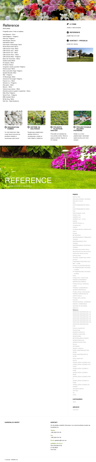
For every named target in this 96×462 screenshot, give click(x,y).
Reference (75, 32)
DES (74, 203)
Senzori (75, 344)
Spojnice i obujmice (78, 348)
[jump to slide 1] (45, 15)
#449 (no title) (76, 197)
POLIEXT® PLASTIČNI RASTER (57, 129)
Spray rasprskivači (78, 358)
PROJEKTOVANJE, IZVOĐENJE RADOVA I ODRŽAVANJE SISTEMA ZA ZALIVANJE (82, 304)
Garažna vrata (76, 215)
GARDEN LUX (77, 217)
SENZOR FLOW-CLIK (79, 332)
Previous (71, 55)
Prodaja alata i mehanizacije (80, 278)
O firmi (73, 24)
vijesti (74, 402)
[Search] (89, 4)
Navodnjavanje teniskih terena (81, 249)
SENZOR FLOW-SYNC (79, 334)
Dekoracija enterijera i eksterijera (81, 199)
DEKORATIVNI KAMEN (13, 128)
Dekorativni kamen (78, 201)
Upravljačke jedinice (78, 388)
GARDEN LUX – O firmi (79, 219)
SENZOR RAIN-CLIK (78, 340)
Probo (74, 275)
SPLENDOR (76, 346)
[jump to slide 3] (48, 15)
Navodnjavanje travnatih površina (82, 251)
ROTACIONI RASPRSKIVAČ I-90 (82, 320)
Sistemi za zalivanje (35, 128)
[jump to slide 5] (50, 15)
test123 (75, 360)
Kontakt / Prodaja (79, 41)
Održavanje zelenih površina (80, 253)
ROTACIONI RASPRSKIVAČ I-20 (82, 312)
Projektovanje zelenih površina (82, 129)
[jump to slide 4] (49, 15)
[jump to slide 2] (46, 15)
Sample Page (76, 330)
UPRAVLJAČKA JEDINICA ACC (81, 362)
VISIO (74, 395)
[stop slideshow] (53, 15)
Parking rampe (77, 255)
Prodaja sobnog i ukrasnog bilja (81, 292)
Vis (74, 393)
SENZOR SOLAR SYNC (79, 342)
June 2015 (75, 410)
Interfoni (75, 227)
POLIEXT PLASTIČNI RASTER (81, 265)
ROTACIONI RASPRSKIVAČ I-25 (82, 314)
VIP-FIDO (75, 391)
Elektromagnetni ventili (79, 213)
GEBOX (75, 221)
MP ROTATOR (77, 235)
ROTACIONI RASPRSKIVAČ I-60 (82, 318)
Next (89, 55)
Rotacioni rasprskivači (79, 328)
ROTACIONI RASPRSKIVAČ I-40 (82, 316)
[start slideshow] (43, 15)
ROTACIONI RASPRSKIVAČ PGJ (82, 322)
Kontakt (75, 233)
